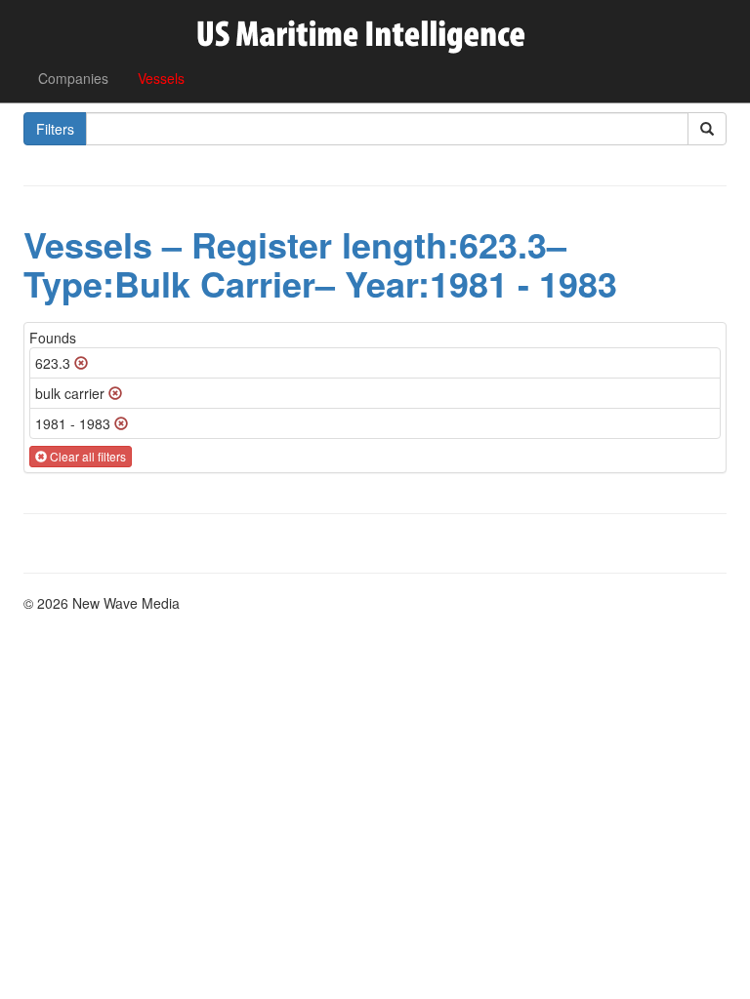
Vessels (161, 78)
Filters (55, 129)
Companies (73, 78)
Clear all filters (86, 456)
